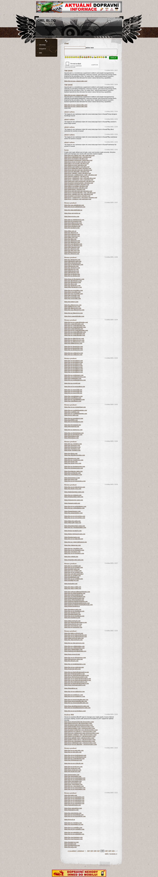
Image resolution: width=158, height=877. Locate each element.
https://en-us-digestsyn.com (73, 313)
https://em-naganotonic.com (73, 224)
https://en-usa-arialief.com (73, 571)
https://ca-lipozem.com (71, 249)
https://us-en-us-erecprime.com (74, 518)
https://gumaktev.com (71, 810)
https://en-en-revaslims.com (73, 290)
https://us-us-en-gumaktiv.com (74, 800)
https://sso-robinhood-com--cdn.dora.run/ (77, 157)
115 (92, 851)
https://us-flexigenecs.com (73, 281)
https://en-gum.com (70, 795)
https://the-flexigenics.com (73, 287)
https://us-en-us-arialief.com (73, 572)
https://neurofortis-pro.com (73, 624)
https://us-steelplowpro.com (73, 396)
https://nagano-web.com (72, 503)
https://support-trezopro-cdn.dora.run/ (76, 184)
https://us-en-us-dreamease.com (75, 657)
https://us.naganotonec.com (73, 513)
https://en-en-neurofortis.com (74, 815)
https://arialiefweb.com (71, 577)
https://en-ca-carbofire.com (73, 827)
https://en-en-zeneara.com (73, 221)
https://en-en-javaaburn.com (73, 360)
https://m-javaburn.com (72, 228)
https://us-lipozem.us (71, 232)
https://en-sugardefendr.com (73, 329)
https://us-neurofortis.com (72, 813)
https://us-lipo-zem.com (72, 250)
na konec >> (113, 853)
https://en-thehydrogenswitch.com (75, 622)
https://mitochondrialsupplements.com (77, 603)
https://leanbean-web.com (72, 609)
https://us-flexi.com (70, 284)
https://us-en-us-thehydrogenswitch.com (77, 680)
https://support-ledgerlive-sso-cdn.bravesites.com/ (81, 730)
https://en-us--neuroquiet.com (74, 786)
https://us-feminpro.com (72, 449)
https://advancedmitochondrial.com (76, 601)
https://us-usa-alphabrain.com (74, 205)
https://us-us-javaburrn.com (73, 367)
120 (109, 851)
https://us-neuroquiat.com (72, 776)
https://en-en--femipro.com (73, 823)
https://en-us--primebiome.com (74, 508)
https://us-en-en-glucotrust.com (74, 487)
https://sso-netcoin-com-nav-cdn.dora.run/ (78, 170)
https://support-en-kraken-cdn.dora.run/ (77, 196)
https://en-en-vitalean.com (72, 495)
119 (106, 851)
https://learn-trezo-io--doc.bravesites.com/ (78, 723)
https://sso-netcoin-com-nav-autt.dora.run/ (78, 191)
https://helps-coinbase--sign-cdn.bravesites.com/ (80, 735)
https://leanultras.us (70, 688)
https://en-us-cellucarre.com (73, 353)
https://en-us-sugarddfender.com (75, 332)
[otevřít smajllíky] (106, 57)
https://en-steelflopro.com (72, 398)
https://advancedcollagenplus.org (75, 651)
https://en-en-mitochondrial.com (74, 593)
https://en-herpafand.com (72, 425)
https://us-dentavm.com (72, 268)
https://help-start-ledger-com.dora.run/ (76, 167)
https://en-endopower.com (72, 378)
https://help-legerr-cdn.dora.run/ (74, 189)
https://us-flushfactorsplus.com (74, 455)
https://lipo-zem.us (70, 231)
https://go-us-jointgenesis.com (74, 220)
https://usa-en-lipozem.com (73, 245)
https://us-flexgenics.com (72, 282)
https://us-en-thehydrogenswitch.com (76, 683)
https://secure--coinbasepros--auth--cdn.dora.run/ (80, 175)
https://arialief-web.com (72, 569)
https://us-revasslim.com (72, 298)
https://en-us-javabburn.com (73, 369)
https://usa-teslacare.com (72, 770)
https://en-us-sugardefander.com (75, 327)
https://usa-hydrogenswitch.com (74, 685)
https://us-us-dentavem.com (73, 350)
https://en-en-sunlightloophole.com (75, 410)
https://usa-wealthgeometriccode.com (76, 706)
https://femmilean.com (71, 436)
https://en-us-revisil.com (72, 383)
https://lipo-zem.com (71, 237)
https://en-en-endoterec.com (73, 695)
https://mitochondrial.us (72, 606)
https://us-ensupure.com (72, 552)
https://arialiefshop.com (72, 845)
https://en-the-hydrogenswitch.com (75, 682)
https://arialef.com (70, 844)
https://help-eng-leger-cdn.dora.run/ (75, 188)
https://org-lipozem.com (72, 234)
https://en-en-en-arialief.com (73, 567)
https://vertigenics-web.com (73, 471)
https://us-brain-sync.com (72, 463)
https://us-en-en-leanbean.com (74, 616)
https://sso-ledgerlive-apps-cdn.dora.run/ (77, 168)
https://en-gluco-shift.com (72, 587)
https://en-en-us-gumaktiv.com (74, 803)
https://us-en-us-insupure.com (74, 550)
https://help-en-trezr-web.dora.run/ (75, 165)
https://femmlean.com (71, 438)
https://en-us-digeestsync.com (74, 340)
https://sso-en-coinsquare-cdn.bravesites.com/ (79, 741)
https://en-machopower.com (73, 839)
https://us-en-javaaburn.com (73, 362)
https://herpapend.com (71, 426)
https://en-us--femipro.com (73, 444)
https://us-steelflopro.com (72, 401)
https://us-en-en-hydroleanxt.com (75, 755)
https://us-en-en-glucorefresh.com (75, 635)
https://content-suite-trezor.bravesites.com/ (78, 725)
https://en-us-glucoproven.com (74, 643)
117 (98, 851)
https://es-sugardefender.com (74, 324)
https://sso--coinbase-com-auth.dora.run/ (77, 199)
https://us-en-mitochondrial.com (74, 596)
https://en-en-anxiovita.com (73, 627)
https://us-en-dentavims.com (73, 264)
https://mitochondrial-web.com (74, 598)
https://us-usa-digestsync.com (74, 310)
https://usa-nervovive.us (72, 213)
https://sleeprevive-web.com (73, 500)
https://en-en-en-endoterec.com (74, 696)
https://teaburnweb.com (72, 537)
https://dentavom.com (71, 266)
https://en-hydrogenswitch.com (74, 674)
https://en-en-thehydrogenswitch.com (76, 672)
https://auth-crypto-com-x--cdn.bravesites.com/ (79, 739)
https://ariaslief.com (70, 583)
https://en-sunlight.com (71, 412)
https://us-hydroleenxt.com (73, 760)
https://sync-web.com (71, 415)
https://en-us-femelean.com (73, 434)
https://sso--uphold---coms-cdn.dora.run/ (77, 173)
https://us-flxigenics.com (72, 285)
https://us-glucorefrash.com (73, 640)
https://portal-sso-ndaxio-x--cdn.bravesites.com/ (80, 731)
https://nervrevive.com (71, 216)
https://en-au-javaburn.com (73, 364)
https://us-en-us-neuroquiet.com (74, 789)
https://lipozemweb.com (72, 252)
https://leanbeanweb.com (72, 614)
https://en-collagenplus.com (73, 649)
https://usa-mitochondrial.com (74, 600)
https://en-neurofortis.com (72, 626)
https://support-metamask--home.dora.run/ (78, 160)
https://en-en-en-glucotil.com (73, 539)
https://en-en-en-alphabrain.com (74, 207)
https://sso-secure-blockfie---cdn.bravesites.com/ (80, 744)
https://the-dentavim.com (72, 263)
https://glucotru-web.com (72, 521)
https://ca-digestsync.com (72, 305)
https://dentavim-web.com (72, 261)
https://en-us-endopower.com (73, 375)
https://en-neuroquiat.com (72, 783)
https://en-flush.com (70, 453)
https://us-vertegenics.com (73, 474)
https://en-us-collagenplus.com (74, 648)
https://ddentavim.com (71, 271)
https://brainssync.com (71, 458)
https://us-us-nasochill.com (73, 390)
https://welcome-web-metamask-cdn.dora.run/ (79, 181)
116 (95, 851)
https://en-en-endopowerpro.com (75, 380)
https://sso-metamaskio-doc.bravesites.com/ (79, 722)
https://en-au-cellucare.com (73, 354)
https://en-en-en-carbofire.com (74, 829)
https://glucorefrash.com (72, 621)
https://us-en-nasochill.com (73, 391)
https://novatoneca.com (72, 478)
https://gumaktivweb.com (72, 805)
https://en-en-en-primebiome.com (75, 506)
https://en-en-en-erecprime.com (74, 516)
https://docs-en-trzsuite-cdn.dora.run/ (76, 163)
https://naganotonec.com (72, 511)
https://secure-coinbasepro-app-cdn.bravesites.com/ (81, 733)
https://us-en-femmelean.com (74, 433)
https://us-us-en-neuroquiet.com (74, 778)
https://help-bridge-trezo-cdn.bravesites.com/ (79, 727)
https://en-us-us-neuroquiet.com (74, 779)
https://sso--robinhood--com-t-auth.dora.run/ (78, 180)
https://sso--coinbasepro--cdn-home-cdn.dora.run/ (80, 197)
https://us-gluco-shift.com (72, 588)
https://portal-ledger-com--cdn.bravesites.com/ (79, 728)
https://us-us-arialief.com (72, 575)
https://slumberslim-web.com (73, 560)
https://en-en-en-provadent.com (74, 386)
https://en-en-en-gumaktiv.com (74, 797)
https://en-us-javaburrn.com (73, 365)
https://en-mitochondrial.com (73, 595)
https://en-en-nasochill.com (73, 393)
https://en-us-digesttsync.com (74, 338)
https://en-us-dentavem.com (73, 346)
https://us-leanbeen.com (72, 613)
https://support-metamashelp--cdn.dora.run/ (78, 183)
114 (88, 851)
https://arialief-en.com (71, 580)
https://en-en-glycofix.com (72, 752)
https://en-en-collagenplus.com (74, 646)
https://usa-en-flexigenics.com (74, 279)
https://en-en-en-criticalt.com (73, 763)
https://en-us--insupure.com (73, 548)
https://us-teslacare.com (72, 768)
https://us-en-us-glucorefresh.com (75, 636)
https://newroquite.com (71, 775)
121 (113, 851)
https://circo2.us (69, 819)
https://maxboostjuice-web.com (74, 526)
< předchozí (80, 851)
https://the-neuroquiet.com (73, 781)
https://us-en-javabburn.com (73, 372)
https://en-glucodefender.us (73, 210)
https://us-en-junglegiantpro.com (75, 664)
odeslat (113, 57)
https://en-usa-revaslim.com (73, 293)
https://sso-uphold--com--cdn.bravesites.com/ (79, 738)
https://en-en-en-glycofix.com (74, 750)
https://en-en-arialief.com (72, 566)
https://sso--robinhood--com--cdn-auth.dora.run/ (80, 178)
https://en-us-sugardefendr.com (74, 325)
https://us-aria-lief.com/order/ (73, 574)
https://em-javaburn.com (72, 226)
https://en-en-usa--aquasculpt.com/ (75, 81)
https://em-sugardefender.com (74, 316)
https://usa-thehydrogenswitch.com (76, 677)
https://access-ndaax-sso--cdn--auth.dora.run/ (79, 155)
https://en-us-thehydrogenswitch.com (76, 675)
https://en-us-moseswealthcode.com (76, 703)
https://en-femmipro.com (72, 447)
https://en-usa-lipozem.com (73, 244)
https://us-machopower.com (73, 837)
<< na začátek (72, 851)
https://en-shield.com (71, 556)
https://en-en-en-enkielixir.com (74, 834)
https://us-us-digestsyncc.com (74, 342)
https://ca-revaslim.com (72, 297)
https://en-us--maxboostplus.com (75, 527)
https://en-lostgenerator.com (73, 468)
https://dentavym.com (71, 269)
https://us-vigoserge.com (72, 545)
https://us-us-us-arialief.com (73, 579)
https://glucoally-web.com (72, 522)
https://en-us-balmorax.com (73, 430)
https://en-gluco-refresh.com (73, 633)
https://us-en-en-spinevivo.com (74, 691)
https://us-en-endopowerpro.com (75, 377)
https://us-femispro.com (72, 445)
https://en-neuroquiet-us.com (73, 824)
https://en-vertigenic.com (72, 473)
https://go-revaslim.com (72, 295)
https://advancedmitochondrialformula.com (78, 605)
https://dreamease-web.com (73, 659)
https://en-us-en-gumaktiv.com (74, 802)
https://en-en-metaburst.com (73, 421)
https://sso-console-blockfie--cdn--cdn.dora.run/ (80, 193)
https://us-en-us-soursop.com (74, 667)
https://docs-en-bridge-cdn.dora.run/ (76, 186)
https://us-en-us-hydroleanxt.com (75, 757)
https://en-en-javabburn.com (73, 370)
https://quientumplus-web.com (74, 492)
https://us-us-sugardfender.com (74, 335)
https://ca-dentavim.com (72, 260)
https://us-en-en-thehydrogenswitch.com (77, 678)
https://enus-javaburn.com (73, 531)
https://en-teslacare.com (72, 771)
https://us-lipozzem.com (72, 242)
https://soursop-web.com (72, 669)
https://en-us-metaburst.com (73, 418)
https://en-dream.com (71, 661)
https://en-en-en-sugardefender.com (76, 322)
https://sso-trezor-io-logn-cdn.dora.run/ (77, 162)
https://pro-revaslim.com (72, 292)
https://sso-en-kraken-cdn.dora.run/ (76, 159)
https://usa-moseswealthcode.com (75, 701)
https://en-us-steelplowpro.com (74, 399)
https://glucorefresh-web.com (74, 638)
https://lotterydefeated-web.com (74, 534)
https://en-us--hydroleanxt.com (74, 758)
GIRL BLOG (46, 20)
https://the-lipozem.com (72, 247)
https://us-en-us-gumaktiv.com (74, 798)
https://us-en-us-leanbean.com (74, 611)
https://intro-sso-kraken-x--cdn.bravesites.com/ (79, 736)
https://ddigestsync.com (72, 306)
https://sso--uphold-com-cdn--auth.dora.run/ (78, 194)
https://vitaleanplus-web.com (73, 497)
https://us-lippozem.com (72, 241)
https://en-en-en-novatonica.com (75, 481)
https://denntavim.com (71, 272)
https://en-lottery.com (71, 302)
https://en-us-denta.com (72, 276)
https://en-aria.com (70, 847)
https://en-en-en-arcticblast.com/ (75, 711)
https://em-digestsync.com (73, 223)
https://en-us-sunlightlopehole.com (75, 413)
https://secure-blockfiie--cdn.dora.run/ (76, 171)
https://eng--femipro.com (72, 450)
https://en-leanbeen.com (72, 617)
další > (107, 853)
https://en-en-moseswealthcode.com (76, 699)
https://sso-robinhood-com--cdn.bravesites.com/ (80, 743)
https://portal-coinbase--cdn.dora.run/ (76, 176)
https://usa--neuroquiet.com (73, 784)
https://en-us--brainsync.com (73, 460)
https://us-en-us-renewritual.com (75, 407)
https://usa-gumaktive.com (73, 808)
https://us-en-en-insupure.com (74, 553)
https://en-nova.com (70, 479)
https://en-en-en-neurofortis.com (75, 816)
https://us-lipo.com (70, 239)
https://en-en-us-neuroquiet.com (74, 788)
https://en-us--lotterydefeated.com (75, 542)
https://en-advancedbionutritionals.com (77, 592)
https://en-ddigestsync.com (73, 343)
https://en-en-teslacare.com (73, 766)
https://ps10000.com (71, 420)
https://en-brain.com (70, 461)
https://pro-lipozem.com (72, 236)
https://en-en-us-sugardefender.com (76, 330)
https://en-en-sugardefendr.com (74, 333)
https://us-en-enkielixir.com (73, 832)
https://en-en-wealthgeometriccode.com (77, 708)
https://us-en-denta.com (72, 274)
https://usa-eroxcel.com (72, 654)
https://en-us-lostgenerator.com (74, 466)
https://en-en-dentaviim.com (73, 348)
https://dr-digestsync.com (72, 308)
